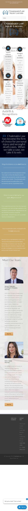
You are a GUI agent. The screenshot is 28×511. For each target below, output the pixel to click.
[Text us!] (22, 507)
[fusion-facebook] (22, 286)
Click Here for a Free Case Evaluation (13, 1)
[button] (3, 122)
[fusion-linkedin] (22, 289)
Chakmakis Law (18, 456)
